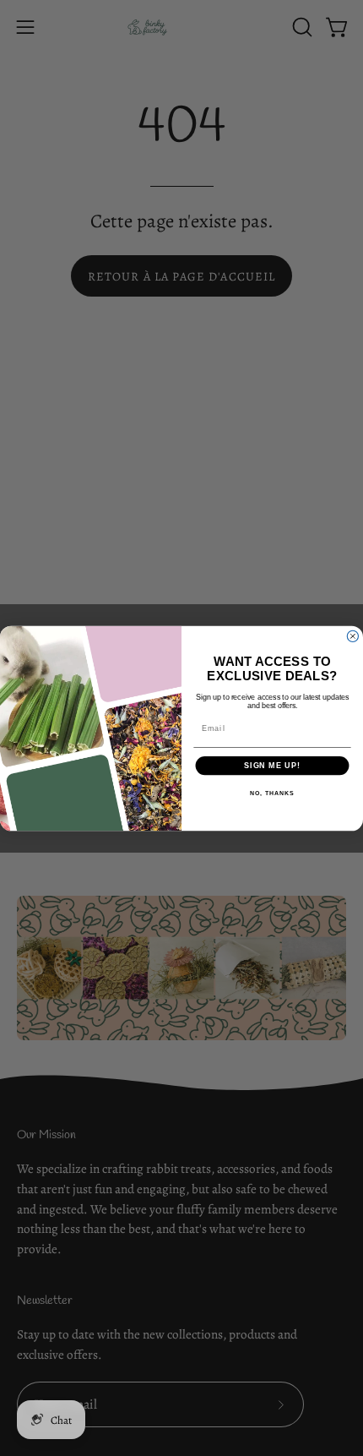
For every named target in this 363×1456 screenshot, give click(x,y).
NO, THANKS (272, 793)
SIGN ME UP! (272, 765)
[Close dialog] (352, 635)
